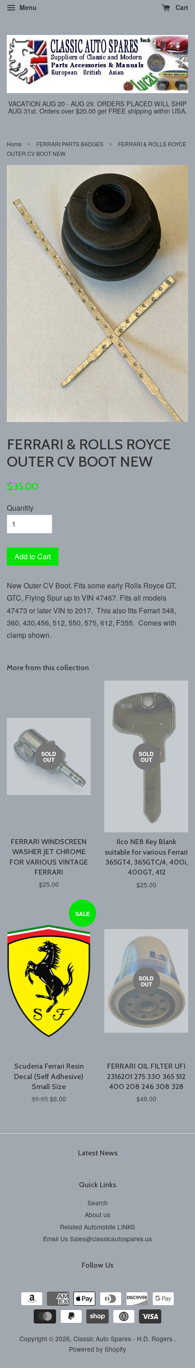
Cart (181, 7)
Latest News (97, 1153)
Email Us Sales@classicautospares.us (97, 1238)
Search (98, 1202)
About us (97, 1214)
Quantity (20, 507)
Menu (27, 7)
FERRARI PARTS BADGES (69, 144)
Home (14, 144)
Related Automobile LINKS (97, 1226)
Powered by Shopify (97, 1348)
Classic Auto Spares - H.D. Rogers (123, 1338)
